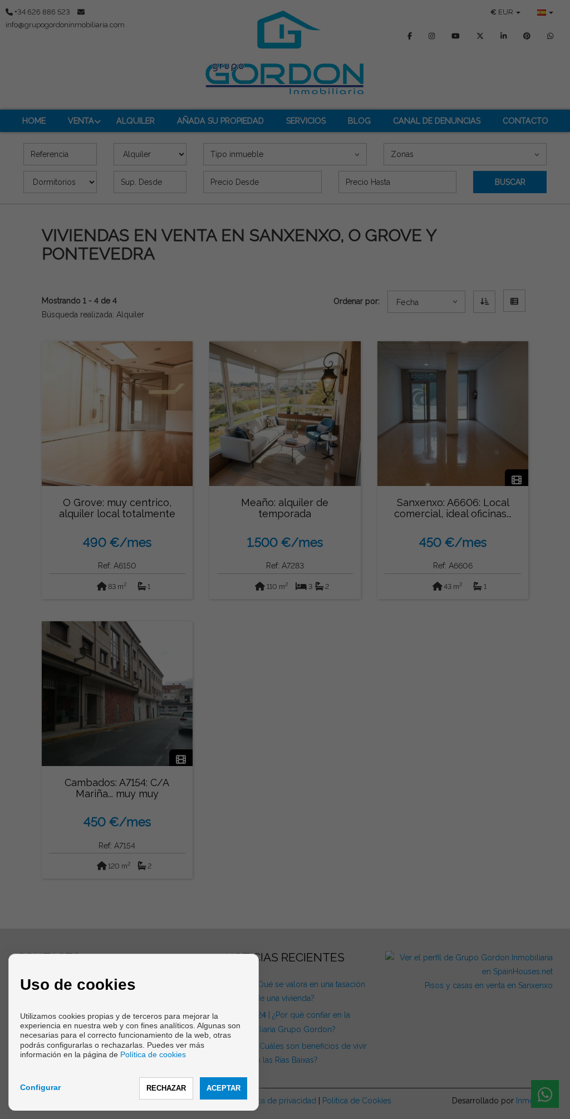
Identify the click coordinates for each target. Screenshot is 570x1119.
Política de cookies (153, 1054)
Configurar (40, 1087)
